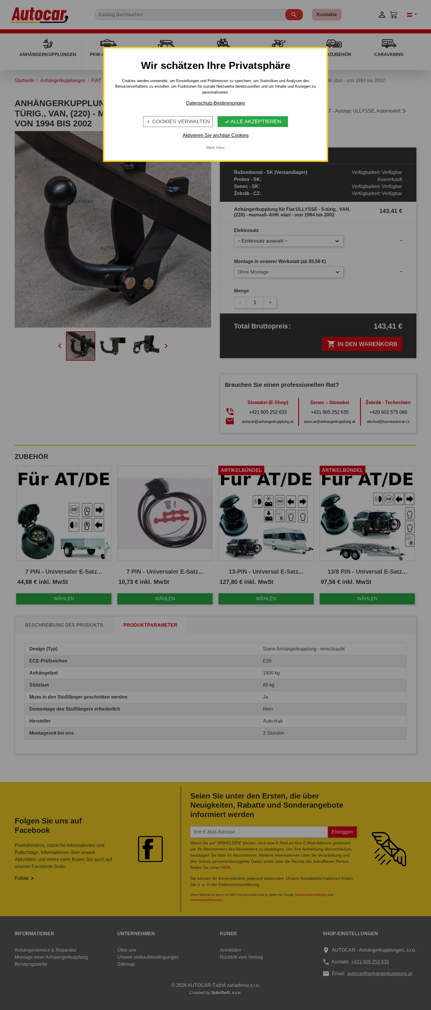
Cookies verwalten (178, 121)
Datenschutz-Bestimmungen (215, 103)
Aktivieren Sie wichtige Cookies (216, 135)
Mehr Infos (215, 147)
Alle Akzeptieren (253, 121)
